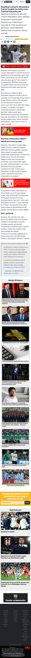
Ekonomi (5, 614)
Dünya (5, 616)
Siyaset (6, 612)
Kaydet (27, 502)
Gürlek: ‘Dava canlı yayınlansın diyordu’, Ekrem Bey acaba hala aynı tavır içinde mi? (14, 323)
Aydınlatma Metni (25, 611)
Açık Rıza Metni (25, 625)
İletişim (25, 640)
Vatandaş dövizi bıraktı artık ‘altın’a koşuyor (15, 342)
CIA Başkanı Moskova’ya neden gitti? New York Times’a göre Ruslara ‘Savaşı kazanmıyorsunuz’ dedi (14, 383)
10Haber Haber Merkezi (12, 36)
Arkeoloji (15, 614)
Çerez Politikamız (25, 618)
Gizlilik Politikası (24, 628)
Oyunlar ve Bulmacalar (15, 600)
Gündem (5, 610)
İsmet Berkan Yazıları (15, 644)
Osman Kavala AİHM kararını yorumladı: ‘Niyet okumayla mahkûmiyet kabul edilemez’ (15, 404)
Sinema (15, 617)
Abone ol (22, 1)
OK (27, 647)
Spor (3, 39)
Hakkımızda (25, 636)
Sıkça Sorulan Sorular (25, 633)
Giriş (28, 1)
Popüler (6, 621)
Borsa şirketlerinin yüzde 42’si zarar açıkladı (15, 361)
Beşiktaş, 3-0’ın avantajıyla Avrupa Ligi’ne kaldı (14, 466)
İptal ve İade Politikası (25, 622)
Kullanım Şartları (25, 615)
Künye (25, 638)
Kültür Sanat (16, 611)
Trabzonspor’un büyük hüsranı (15, 485)
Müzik (15, 616)
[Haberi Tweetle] (2, 41)
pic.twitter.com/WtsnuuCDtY (14, 267)
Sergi (15, 621)
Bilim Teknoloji (5, 623)
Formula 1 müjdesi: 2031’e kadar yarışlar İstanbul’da (13, 446)
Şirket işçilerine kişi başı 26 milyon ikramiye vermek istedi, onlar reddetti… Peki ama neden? (15, 425)
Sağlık (5, 619)
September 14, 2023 (10, 273)
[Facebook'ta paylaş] (5, 41)
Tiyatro (15, 619)
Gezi (6, 626)
